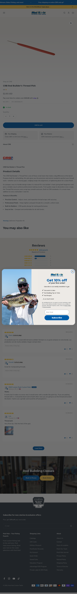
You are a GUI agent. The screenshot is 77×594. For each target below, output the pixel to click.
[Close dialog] (72, 271)
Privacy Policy (67, 305)
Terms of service (47, 307)
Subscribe (57, 318)
